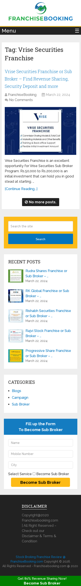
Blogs (16, 391)
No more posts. (42, 202)
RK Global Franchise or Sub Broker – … (47, 293)
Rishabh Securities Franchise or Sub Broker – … (48, 313)
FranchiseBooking (22, 95)
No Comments (21, 100)
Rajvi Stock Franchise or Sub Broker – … (48, 333)
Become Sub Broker (42, 583)
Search (40, 239)
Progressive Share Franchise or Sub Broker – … (48, 353)
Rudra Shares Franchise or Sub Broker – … (46, 273)
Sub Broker (21, 404)
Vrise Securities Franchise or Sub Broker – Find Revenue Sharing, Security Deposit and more (38, 79)
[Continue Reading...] (21, 189)
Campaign (20, 398)
